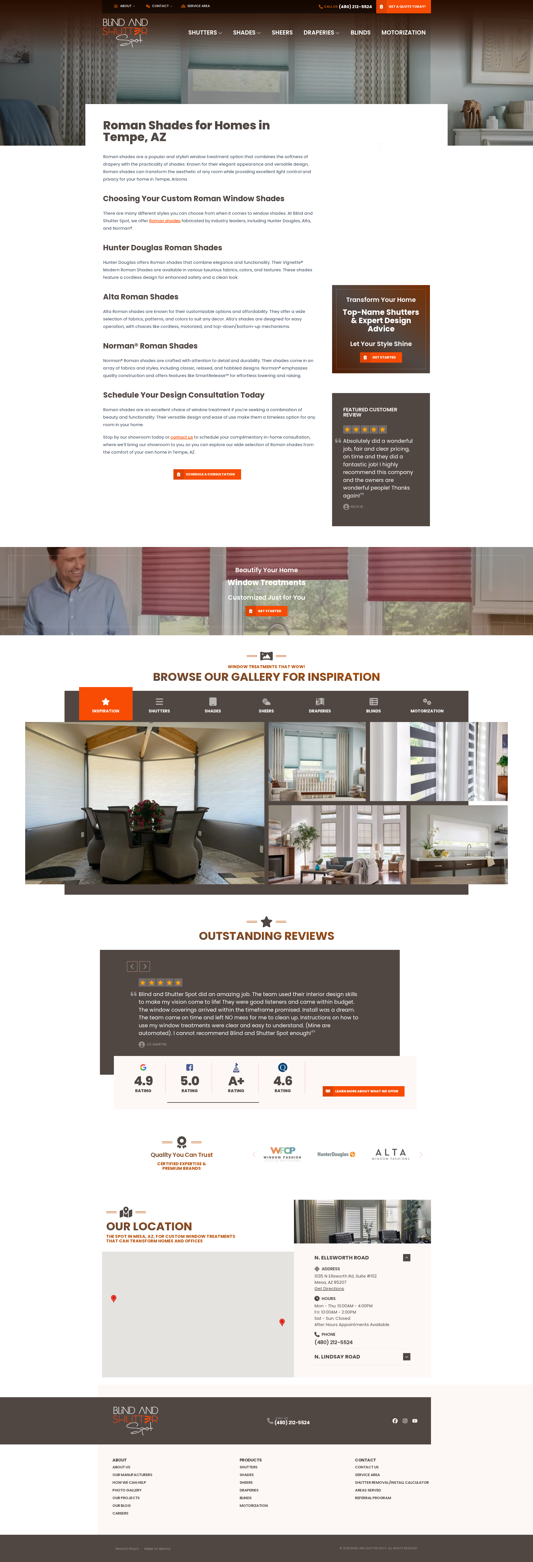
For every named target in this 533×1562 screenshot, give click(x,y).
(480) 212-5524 (333, 1342)
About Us (121, 1467)
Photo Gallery (126, 1490)
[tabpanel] (266, 803)
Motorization (403, 33)
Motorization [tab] (427, 711)
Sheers (282, 33)
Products (251, 1460)
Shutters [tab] (159, 711)
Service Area (198, 6)
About (125, 6)
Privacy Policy (127, 1549)
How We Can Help (129, 1482)
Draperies (319, 33)
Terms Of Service (157, 1549)
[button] (213, 1102)
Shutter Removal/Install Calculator (392, 1482)
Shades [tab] (213, 711)
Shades (244, 33)
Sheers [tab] (266, 711)
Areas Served (368, 1490)
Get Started (384, 357)
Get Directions (329, 1289)
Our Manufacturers (132, 1474)
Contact (160, 6)
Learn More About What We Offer (366, 1091)
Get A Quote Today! (407, 6)
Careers (120, 1513)
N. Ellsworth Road (341, 1257)
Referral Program (373, 1497)
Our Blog (121, 1505)
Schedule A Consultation (210, 474)
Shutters (202, 33)
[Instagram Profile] (405, 1420)
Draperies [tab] (320, 711)
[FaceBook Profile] (395, 1420)
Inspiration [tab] (105, 711)
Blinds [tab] (373, 711)
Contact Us (367, 1467)
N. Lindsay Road (337, 1356)
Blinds (361, 33)
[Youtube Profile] (414, 1420)
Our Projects (126, 1497)
